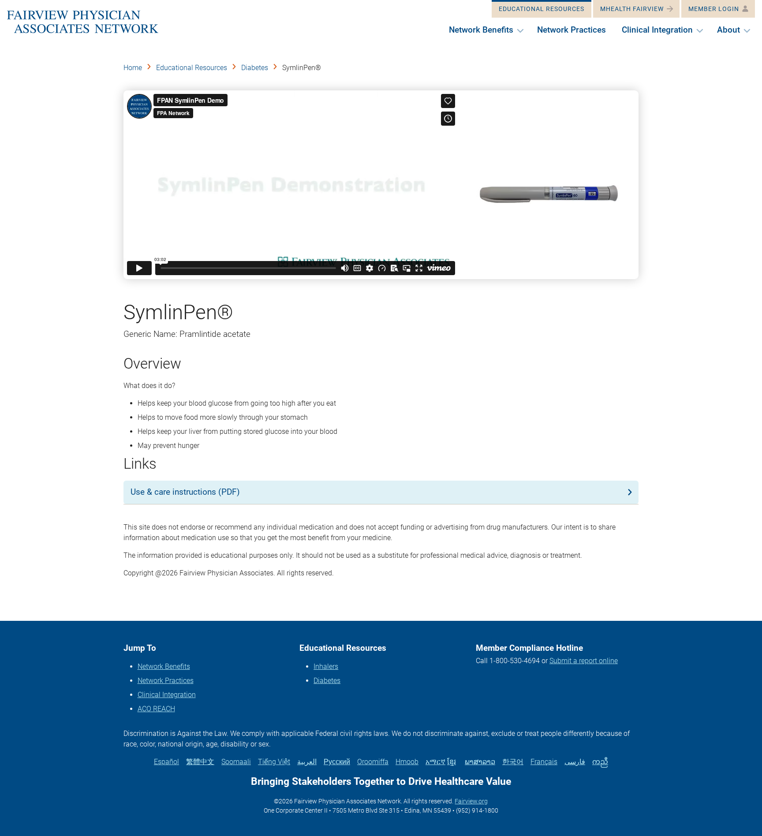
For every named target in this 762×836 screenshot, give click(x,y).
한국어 (512, 762)
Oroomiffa (372, 762)
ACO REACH (156, 709)
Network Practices (166, 680)
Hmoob (407, 762)
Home (132, 67)
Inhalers (326, 666)
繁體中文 (200, 762)
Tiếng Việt (274, 762)
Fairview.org (471, 801)
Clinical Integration (167, 694)
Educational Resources (191, 67)
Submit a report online (583, 661)
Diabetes (254, 67)
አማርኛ (435, 762)
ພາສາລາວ (480, 762)
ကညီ (600, 762)
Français (543, 762)
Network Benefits (164, 666)
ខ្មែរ (451, 762)
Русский (337, 762)
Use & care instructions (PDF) (185, 492)
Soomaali (236, 762)
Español (166, 762)
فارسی (574, 762)
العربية (307, 762)
